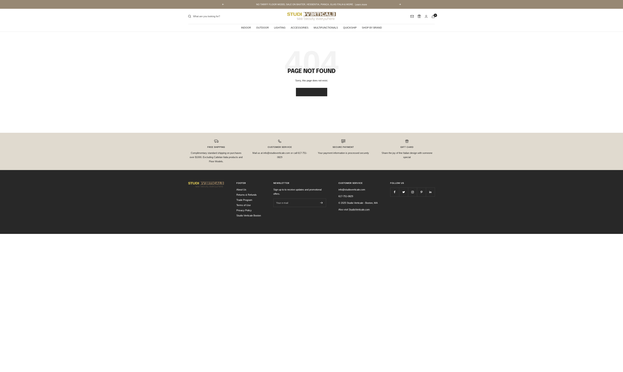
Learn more (361, 4)
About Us (241, 189)
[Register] (321, 203)
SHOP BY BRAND (372, 27)
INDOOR (246, 27)
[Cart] (433, 16)
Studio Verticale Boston (248, 215)
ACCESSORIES (299, 27)
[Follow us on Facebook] (394, 192)
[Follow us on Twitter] (403, 192)
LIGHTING (280, 27)
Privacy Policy (244, 210)
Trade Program (244, 200)
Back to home (312, 92)
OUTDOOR (262, 27)
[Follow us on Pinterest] (421, 192)
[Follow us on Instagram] (412, 192)
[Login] (426, 16)
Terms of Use (243, 205)
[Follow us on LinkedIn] (430, 192)
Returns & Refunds (246, 194)
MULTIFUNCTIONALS (326, 27)
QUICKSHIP (350, 27)
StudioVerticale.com (359, 209)
